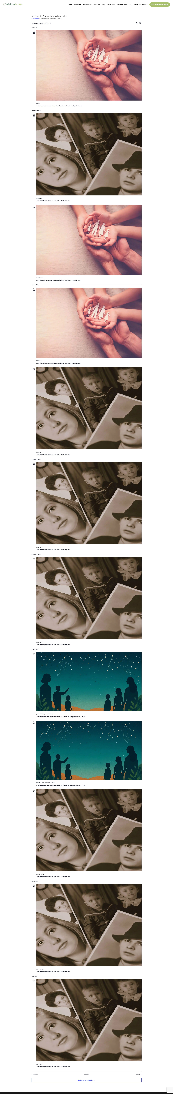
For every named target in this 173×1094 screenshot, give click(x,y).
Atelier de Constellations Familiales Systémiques (53, 201)
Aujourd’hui (86, 1074)
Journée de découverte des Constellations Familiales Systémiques (59, 106)
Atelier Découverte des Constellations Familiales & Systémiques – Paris (60, 717)
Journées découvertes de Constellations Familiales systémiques (58, 280)
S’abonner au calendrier (85, 1080)
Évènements (35, 18)
